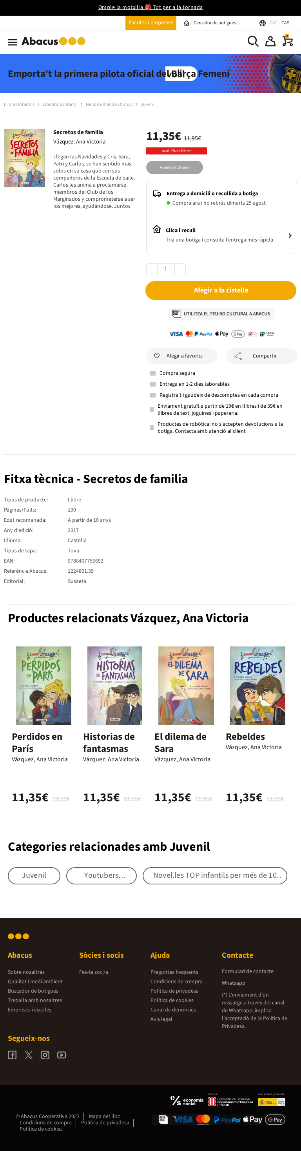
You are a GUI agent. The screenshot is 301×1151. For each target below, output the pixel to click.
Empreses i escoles (29, 1010)
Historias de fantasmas (109, 743)
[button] (270, 42)
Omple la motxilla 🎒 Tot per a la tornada (150, 7)
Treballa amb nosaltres (35, 1000)
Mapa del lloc (104, 1116)
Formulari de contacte (248, 971)
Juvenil (148, 104)
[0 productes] (287, 44)
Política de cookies (172, 1000)
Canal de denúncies (173, 1010)
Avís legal (161, 1019)
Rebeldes (245, 737)
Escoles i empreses (151, 22)
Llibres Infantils (19, 104)
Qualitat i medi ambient (35, 982)
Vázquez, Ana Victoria (79, 142)
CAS (285, 23)
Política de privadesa (174, 991)
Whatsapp (233, 983)
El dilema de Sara (180, 743)
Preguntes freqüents (174, 972)
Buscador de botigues (33, 991)
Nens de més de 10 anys (109, 104)
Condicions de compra (176, 982)
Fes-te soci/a (93, 972)
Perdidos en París (37, 743)
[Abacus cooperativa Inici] (55, 46)
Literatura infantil (60, 104)
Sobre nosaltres (26, 972)
